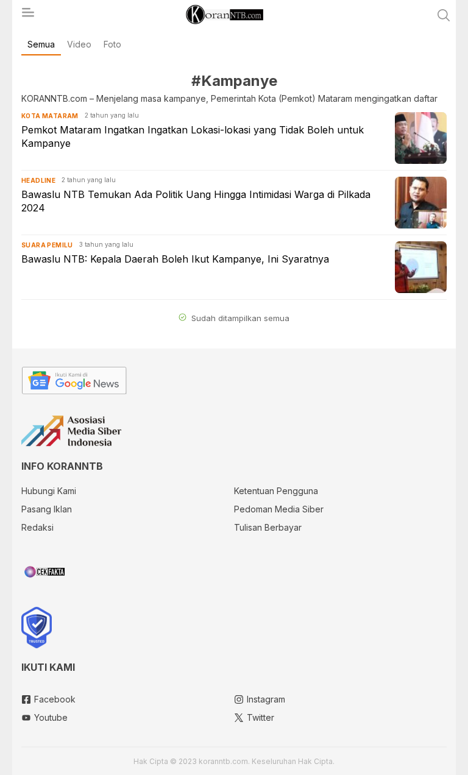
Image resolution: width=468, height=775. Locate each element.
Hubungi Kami (48, 491)
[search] (443, 15)
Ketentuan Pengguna (276, 491)
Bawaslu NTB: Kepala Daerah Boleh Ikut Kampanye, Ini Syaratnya (175, 259)
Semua (41, 44)
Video (79, 44)
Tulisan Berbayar (268, 527)
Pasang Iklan (46, 509)
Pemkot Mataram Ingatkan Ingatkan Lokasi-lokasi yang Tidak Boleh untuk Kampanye (192, 136)
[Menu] (27, 16)
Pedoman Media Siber (279, 509)
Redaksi (37, 527)
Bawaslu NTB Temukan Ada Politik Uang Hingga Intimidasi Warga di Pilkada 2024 (195, 201)
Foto (112, 44)
